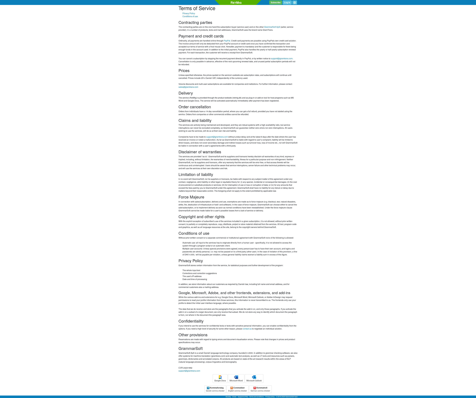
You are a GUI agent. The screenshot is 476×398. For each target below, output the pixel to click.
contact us (247, 328)
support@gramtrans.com (282, 58)
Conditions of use (190, 16)
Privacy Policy (188, 13)
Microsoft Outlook (254, 380)
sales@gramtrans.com (188, 86)
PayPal (227, 40)
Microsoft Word (236, 380)
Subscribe (276, 2)
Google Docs (220, 380)
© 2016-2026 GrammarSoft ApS (287, 397)
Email (234, 397)
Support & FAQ (243, 397)
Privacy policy (270, 397)
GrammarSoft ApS (272, 26)
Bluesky (228, 397)
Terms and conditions (256, 397)
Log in (287, 2)
